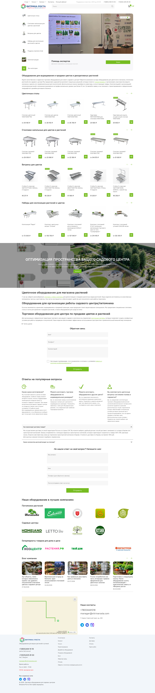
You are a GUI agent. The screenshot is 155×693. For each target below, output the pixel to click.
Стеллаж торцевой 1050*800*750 (28, 152)
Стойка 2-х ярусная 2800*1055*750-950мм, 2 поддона (75, 188)
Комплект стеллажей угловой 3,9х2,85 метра (120, 225)
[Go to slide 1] (120, 17)
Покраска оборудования (65, 653)
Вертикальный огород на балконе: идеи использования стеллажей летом (54, 580)
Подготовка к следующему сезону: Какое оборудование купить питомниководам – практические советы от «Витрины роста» (123, 581)
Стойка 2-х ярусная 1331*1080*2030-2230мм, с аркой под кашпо (120, 188)
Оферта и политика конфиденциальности (70, 665)
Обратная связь (62, 659)
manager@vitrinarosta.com (94, 613)
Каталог (42, 2)
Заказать (77, 271)
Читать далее (27, 324)
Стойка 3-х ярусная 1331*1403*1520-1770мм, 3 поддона (98, 188)
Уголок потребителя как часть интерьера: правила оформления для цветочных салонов (99, 580)
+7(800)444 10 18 (26, 649)
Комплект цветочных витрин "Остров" (51, 225)
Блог (59, 656)
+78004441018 (87, 609)
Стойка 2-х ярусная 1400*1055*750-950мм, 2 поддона (52, 188)
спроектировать (100, 82)
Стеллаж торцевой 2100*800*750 (96, 152)
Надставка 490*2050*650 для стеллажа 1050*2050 (97, 116)
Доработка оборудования (65, 650)
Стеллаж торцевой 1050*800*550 (51, 152)
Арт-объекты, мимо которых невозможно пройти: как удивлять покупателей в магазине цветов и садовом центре (31, 581)
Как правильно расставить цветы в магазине (77, 578)
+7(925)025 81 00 (26, 655)
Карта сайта (92, 647)
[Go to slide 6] (129, 17)
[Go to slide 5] (127, 17)
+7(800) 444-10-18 (109, 2)
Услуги (34, 2)
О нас (27, 2)
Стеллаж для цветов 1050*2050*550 (51, 116)
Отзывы (60, 662)
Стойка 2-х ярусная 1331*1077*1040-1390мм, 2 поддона (30, 188)
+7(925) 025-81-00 (124, 2)
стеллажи (47, 297)
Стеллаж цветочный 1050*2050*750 (28, 116)
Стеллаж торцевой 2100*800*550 (119, 152)
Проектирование (63, 647)
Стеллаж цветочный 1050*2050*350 (74, 116)
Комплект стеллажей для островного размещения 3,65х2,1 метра (74, 227)
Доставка (92, 641)
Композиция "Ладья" (28, 224)
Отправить (77, 369)
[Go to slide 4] (125, 17)
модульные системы (98, 318)
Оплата (91, 644)
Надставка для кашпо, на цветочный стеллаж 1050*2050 (120, 116)
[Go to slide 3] (124, 17)
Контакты (51, 2)
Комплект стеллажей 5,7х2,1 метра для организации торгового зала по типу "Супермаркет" (98, 227)
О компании (61, 638)
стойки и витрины (57, 297)
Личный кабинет (61, 2)
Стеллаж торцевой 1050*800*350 (73, 152)
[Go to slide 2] (122, 17)
